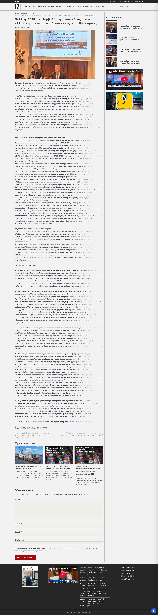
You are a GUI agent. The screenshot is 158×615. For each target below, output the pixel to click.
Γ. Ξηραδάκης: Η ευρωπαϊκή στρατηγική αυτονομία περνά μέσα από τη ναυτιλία (130, 26)
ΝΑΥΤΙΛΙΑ (30, 428)
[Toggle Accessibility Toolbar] (154, 611)
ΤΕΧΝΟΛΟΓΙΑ (60, 6)
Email (18, 532)
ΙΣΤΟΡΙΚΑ (78, 6)
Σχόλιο (19, 500)
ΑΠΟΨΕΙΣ (69, 6)
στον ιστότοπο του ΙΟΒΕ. (81, 422)
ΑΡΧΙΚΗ (27, 6)
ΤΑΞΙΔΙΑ (51, 6)
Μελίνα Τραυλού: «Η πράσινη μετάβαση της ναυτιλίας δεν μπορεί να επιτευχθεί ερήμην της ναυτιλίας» (130, 50)
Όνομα (18, 524)
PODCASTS (93, 6)
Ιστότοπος (19, 540)
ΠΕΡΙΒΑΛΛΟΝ (41, 6)
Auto (141, 1)
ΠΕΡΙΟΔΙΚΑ (86, 6)
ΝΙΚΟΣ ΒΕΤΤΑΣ (41, 428)
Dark (136, 1)
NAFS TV (101, 6)
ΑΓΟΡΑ (33, 6)
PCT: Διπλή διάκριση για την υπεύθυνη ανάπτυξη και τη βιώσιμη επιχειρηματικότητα (94, 586)
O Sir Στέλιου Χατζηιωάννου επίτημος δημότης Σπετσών (130, 60)
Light (132, 1)
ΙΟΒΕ (23, 428)
